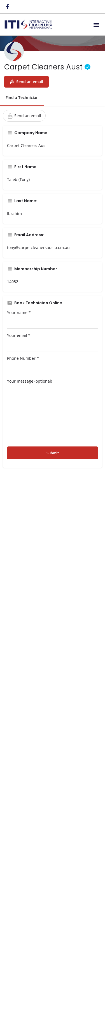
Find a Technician (22, 97)
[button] (96, 24)
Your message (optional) (29, 381)
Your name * (19, 312)
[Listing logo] (14, 51)
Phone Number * (23, 358)
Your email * (19, 335)
